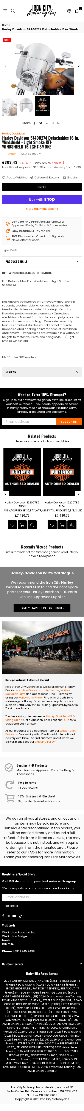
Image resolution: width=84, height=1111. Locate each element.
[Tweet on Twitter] (40, 123)
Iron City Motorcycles (54, 1099)
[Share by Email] (59, 123)
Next (78, 66)
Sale (7, 40)
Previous (5, 66)
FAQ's (65, 720)
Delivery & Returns (47, 178)
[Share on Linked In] (46, 123)
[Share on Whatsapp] (52, 123)
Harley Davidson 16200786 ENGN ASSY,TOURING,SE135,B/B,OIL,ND (62, 506)
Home (6, 25)
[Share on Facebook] (34, 123)
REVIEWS (11, 372)
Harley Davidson (13, 133)
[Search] (13, 11)
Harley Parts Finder (30, 697)
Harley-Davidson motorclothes (39, 690)
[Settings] (69, 11)
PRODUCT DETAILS (16, 261)
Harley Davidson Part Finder (42, 608)
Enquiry (72, 178)
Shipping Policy (45, 742)
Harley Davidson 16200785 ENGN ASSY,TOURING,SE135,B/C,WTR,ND (24, 506)
